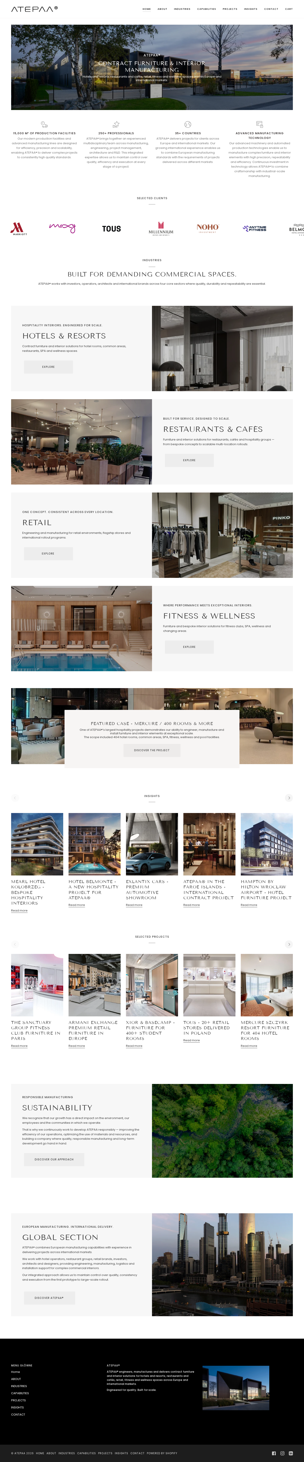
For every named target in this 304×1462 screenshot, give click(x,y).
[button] (182, 9)
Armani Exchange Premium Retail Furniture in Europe (93, 1030)
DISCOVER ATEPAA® (50, 1298)
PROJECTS (18, 1400)
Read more (19, 910)
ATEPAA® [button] (113, 1365)
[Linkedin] (291, 1453)
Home (15, 1372)
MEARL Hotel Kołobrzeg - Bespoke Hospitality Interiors (28, 892)
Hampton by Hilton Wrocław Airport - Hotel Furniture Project (266, 889)
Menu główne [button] (21, 1365)
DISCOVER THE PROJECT (152, 750)
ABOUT (16, 1379)
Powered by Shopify (162, 1453)
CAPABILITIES (20, 1393)
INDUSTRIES (19, 1386)
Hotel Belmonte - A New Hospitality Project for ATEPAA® (94, 889)
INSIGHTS (17, 1407)
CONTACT (18, 1414)
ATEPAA (19, 1453)
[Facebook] (274, 1453)
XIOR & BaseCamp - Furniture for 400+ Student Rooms (150, 1030)
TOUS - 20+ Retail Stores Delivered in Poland (206, 1028)
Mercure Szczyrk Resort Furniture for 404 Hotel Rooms (265, 1030)
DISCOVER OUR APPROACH (54, 1159)
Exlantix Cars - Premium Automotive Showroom (147, 889)
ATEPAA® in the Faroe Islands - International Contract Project (208, 889)
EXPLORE (48, 367)
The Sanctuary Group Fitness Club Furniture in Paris (36, 1030)
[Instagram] (282, 1453)
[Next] (289, 798)
